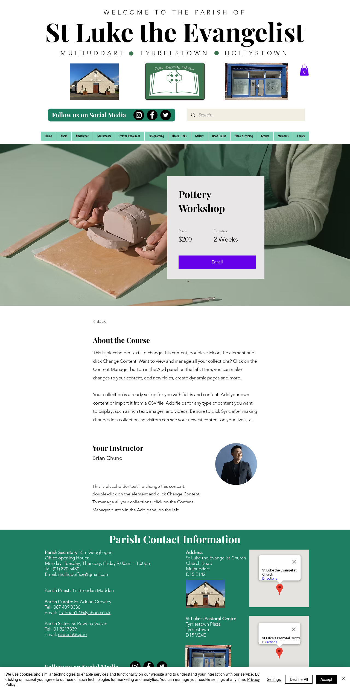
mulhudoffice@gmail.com (83, 574)
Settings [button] (274, 679)
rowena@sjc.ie (72, 634)
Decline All (299, 679)
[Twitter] (165, 115)
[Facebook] (152, 115)
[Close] (343, 679)
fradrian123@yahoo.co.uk (84, 612)
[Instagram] (138, 115)
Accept (326, 679)
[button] (304, 70)
